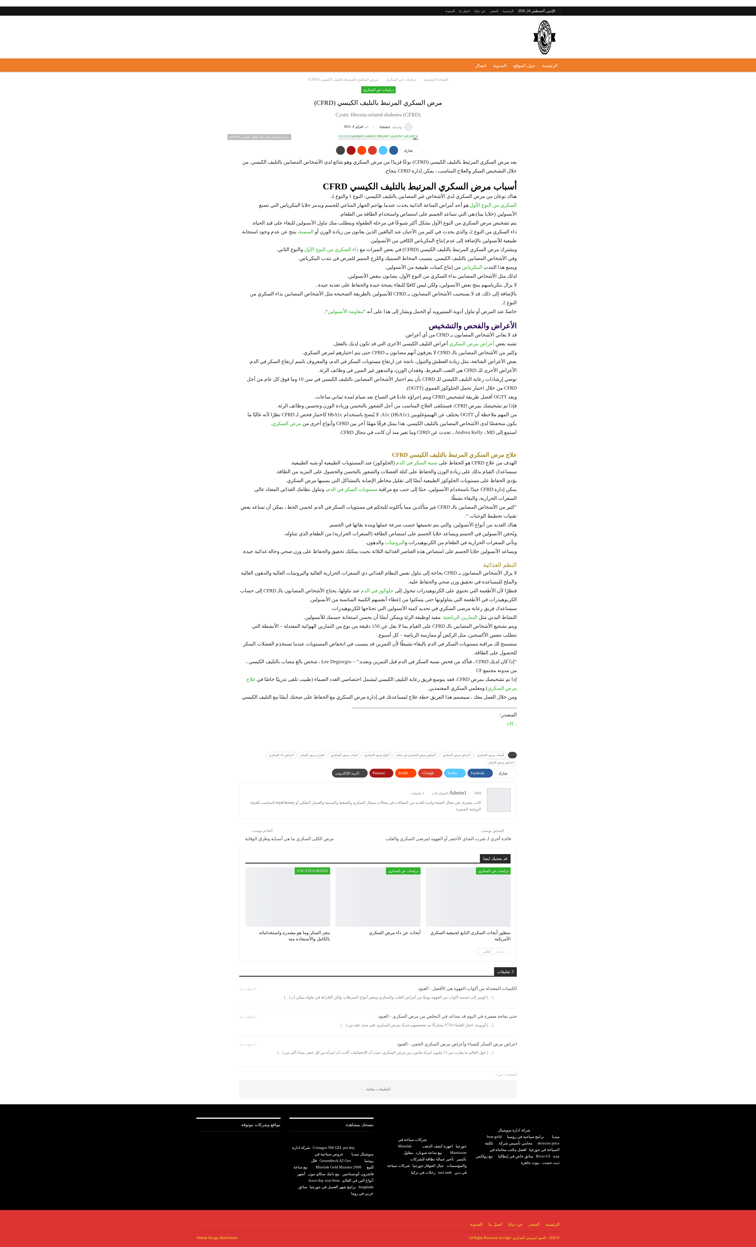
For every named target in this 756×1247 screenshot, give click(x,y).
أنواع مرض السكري (376, 755)
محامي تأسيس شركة (515, 1143)
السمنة (306, 232)
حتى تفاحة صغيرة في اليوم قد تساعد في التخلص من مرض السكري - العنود (447, 1016)
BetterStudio (228, 1238)
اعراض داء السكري (281, 755)
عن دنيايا (479, 11)
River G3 (543, 1156)
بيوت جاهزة (530, 1162)
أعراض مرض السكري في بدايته (416, 755)
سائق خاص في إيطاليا (515, 1156)
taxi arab (445, 1172)
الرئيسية (508, 11)
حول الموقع (524, 65)
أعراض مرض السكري (472, 344)
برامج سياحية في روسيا (525, 1136)
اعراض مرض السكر (501, 762)
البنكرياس (472, 267)
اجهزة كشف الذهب (437, 1146)
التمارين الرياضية (460, 617)
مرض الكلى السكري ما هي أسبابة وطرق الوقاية (289, 838)
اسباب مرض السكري (344, 755)
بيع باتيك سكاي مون (324, 1174)
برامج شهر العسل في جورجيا (333, 1187)
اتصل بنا (464, 11)
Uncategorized (312, 871)
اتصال (480, 65)
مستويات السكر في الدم (352, 489)
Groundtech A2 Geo (335, 1160)
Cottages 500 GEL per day (334, 1147)
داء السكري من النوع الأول (331, 249)
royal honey (285, 802)
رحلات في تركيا (423, 1172)
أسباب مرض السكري (490, 755)
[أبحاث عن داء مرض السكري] (377, 897)
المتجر (494, 11)
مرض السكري (286, 423)
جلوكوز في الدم (377, 591)
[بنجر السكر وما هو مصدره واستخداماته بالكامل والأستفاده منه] (287, 897)
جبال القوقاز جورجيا (428, 1165)
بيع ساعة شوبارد (429, 1152)
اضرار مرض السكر (312, 755)
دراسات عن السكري (378, 90)
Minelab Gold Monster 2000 (338, 1167)
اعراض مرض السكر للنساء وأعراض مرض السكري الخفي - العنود (457, 1044)
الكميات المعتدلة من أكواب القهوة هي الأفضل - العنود (467, 988)
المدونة (450, 11)
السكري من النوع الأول (493, 205)
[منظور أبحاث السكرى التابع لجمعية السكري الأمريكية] (468, 897)
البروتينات (395, 542)
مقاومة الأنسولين (345, 311)
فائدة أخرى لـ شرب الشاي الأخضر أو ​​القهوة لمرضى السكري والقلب (448, 838)
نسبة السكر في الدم (417, 463)
